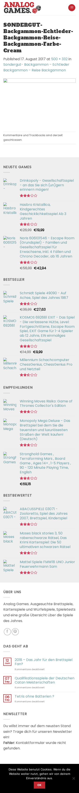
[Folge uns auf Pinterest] (15, 631)
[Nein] (73, 779)
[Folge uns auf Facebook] (7, 631)
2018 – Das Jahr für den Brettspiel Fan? (43, 662)
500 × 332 (59, 59)
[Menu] (71, 7)
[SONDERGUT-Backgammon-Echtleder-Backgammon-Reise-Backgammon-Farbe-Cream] (39, 102)
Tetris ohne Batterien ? (34, 696)
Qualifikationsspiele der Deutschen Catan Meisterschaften (44, 680)
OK (39, 785)
